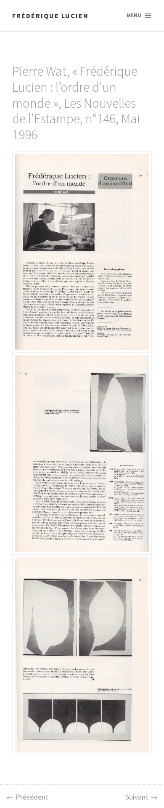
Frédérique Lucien (50, 15)
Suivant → (141, 797)
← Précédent (27, 797)
